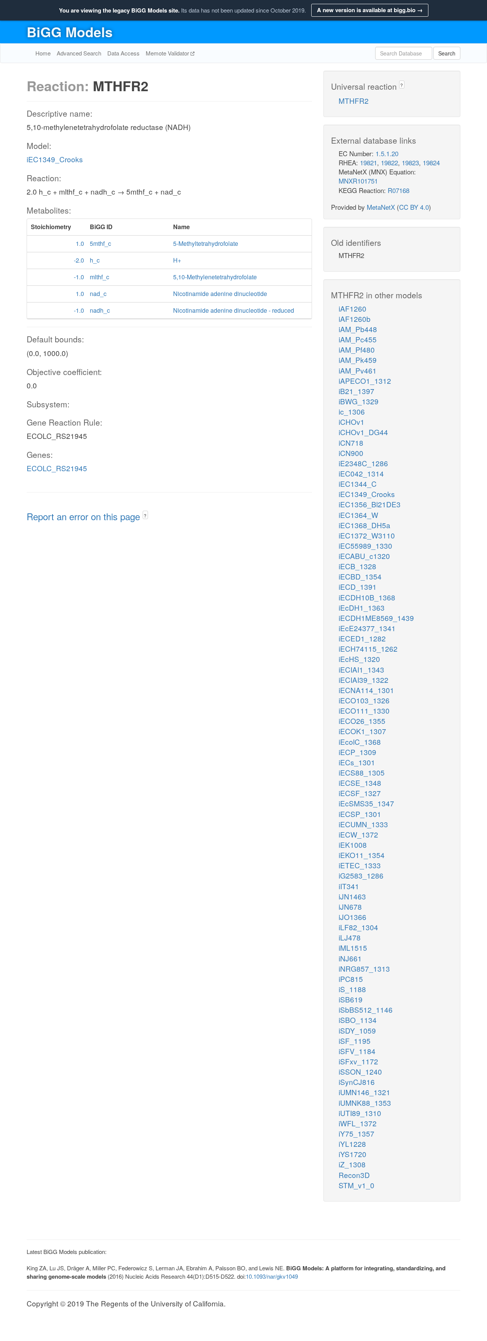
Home (43, 53)
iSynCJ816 (357, 1082)
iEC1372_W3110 (367, 535)
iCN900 (351, 453)
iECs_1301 (357, 762)
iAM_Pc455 (358, 339)
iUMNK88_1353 (365, 1102)
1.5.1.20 (387, 153)
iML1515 (353, 947)
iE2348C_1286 (363, 463)
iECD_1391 (358, 586)
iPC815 (351, 979)
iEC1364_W (358, 515)
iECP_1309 (357, 752)
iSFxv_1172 (358, 1061)
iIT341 (349, 886)
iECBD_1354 (360, 576)
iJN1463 (352, 896)
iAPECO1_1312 (365, 380)
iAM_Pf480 (357, 349)
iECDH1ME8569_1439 (376, 618)
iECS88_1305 (362, 772)
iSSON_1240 (360, 1071)
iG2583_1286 (361, 875)
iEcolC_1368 (360, 741)
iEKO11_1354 (362, 855)
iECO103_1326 (364, 700)
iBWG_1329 (359, 401)
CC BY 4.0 (414, 207)
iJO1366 (352, 917)
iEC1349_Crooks (55, 159)
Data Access (123, 53)
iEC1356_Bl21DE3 (370, 504)
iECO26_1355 (362, 721)
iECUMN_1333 (363, 824)
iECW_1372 (358, 834)
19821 (368, 162)
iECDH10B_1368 (367, 597)
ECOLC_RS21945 (57, 468)
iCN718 (351, 442)
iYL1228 (352, 1143)
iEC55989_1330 (365, 545)
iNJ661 (350, 958)
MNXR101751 (358, 180)
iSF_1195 (355, 1040)
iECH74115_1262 (368, 648)
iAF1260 (352, 308)
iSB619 (351, 999)
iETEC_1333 (360, 865)
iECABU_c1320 (364, 556)
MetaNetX (381, 207)
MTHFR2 (354, 100)
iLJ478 (350, 937)
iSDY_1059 (357, 1030)
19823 (410, 162)
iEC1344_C (358, 483)
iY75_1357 (356, 1133)
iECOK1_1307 (362, 731)
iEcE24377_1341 (367, 628)
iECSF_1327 (360, 793)
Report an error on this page (85, 516)
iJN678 (350, 906)
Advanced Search (79, 53)
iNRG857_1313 (364, 968)
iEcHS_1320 (359, 659)
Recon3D (354, 1175)
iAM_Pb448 (358, 329)
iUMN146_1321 (364, 1092)
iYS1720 (352, 1154)
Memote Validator (168, 53)
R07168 (398, 190)
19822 (389, 162)
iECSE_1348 (360, 782)
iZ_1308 (352, 1164)
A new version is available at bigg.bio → (370, 10)
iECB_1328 (357, 566)
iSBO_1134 (358, 1020)
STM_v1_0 (356, 1185)
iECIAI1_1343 (361, 669)
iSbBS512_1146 (366, 1009)
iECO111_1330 (364, 710)
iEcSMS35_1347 (366, 803)
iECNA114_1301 (366, 690)
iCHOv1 (351, 421)
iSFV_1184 (357, 1051)
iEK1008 (353, 844)
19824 (431, 162)
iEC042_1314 (361, 473)
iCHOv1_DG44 (363, 432)
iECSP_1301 (360, 814)
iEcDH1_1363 (362, 607)
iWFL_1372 (358, 1123)
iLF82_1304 (358, 927)
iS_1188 (352, 989)
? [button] (145, 515)
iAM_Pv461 (358, 370)
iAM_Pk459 (358, 360)
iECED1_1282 (362, 638)
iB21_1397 (356, 391)
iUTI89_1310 (360, 1113)
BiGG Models (70, 31)
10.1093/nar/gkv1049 (272, 1276)
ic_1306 (352, 411)
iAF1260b (355, 318)
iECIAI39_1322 (363, 679)
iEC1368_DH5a (364, 525)
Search (446, 53)
